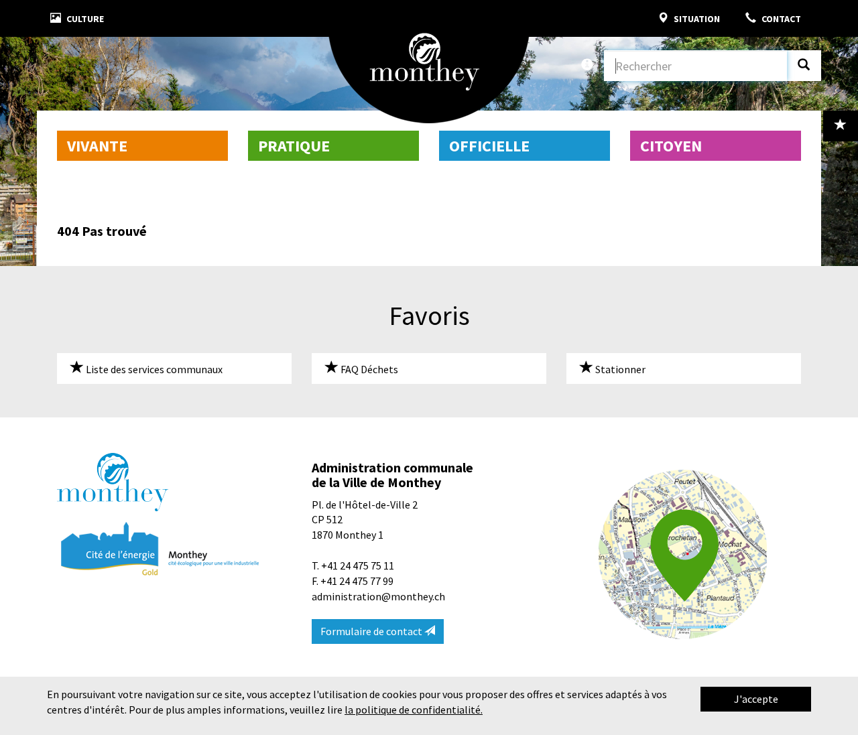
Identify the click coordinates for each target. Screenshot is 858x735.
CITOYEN (671, 145)
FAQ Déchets (368, 369)
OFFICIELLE (489, 145)
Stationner (619, 369)
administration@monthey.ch (378, 596)
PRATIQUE (294, 145)
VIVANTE (97, 145)
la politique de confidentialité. (414, 709)
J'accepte (756, 699)
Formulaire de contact (372, 631)
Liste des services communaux (153, 369)
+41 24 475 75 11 (357, 565)
